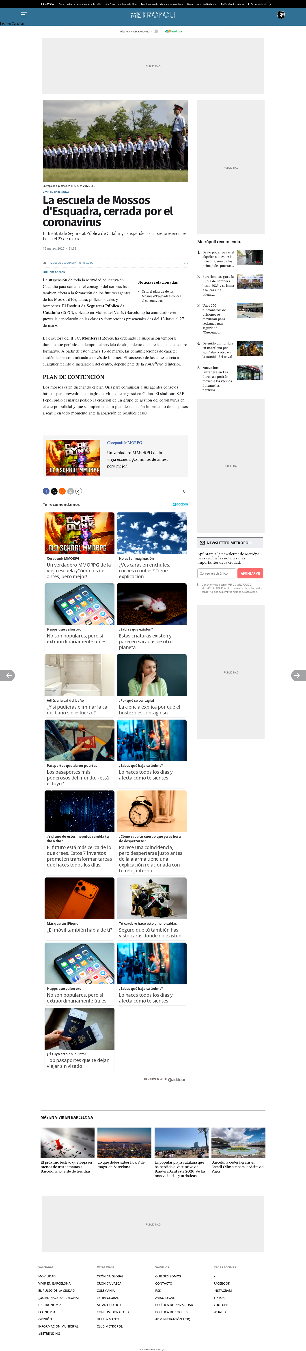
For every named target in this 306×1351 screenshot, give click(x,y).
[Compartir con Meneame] (62, 491)
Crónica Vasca (109, 1283)
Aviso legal (165, 1298)
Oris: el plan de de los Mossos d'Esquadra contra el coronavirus (161, 296)
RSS (158, 1290)
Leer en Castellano (13, 23)
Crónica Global (110, 1276)
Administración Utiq (172, 1319)
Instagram (223, 1290)
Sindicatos (86, 262)
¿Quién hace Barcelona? (58, 1298)
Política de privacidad (174, 1305)
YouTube (221, 1305)
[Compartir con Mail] (70, 491)
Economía (46, 1312)
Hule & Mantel (109, 1319)
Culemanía (106, 1290)
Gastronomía (49, 1305)
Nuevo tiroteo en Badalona (202, 4)
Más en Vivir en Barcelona (67, 1117)
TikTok (219, 1298)
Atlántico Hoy (109, 1305)
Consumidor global (114, 1312)
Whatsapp (222, 1312)
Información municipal (58, 1326)
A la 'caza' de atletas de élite (121, 4)
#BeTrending (49, 1333)
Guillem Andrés (54, 272)
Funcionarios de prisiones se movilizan (162, 4)
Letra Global (108, 1298)
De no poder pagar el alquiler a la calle (80, 4)
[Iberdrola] (173, 31)
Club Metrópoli (110, 1326)
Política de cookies (171, 1312)
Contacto (163, 1283)
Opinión (45, 1319)
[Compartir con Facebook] (46, 491)
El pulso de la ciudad (56, 1290)
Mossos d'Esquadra (63, 262)
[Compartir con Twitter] (54, 491)
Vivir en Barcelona (56, 191)
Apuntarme (250, 573)
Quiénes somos (168, 1276)
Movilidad (47, 1276)
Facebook (222, 1283)
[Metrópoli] (153, 15)
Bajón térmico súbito (232, 4)
